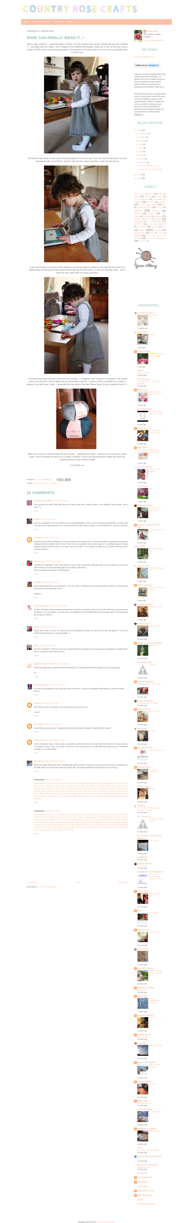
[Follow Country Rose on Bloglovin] (147, 67)
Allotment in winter (155, 1045)
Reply (36, 511)
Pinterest (58, 22)
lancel (58, 820)
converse (37, 799)
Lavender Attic (143, 767)
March (142, 159)
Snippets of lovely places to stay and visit (155, 973)
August (142, 141)
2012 (139, 175)
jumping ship (141, 990)
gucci (80, 794)
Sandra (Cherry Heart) (43, 664)
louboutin (50, 789)
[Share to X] (63, 479)
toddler (53, 483)
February (143, 162)
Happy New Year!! (155, 606)
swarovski (51, 820)
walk (139, 238)
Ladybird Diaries (41, 685)
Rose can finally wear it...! (149, 166)
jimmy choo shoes (108, 789)
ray (164, 226)
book (146, 199)
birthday (159, 197)
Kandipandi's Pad (144, 748)
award (160, 194)
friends (137, 213)
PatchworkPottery (145, 505)
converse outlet (59, 786)
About (151, 488)
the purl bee (142, 1173)
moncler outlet (122, 820)
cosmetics (142, 205)
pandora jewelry (120, 815)
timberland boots (120, 794)
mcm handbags (96, 796)
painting (149, 221)
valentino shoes (54, 783)
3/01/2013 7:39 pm (61, 664)
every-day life (144, 207)
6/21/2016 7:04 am (53, 780)
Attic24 (140, 371)
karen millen (54, 822)
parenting (159, 221)
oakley (86, 794)
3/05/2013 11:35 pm (52, 724)
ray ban (62, 796)
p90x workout (67, 791)
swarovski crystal (84, 815)
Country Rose (40, 479)
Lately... (152, 334)
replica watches (81, 825)
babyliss (107, 796)
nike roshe (118, 783)
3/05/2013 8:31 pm (50, 703)
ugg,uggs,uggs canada (94, 817)
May (141, 152)
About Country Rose (42, 22)
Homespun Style (155, 1112)
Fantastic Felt (154, 1131)
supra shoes (78, 817)
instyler (124, 796)
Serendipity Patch (145, 662)
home (158, 216)
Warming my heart (144, 1167)
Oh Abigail (38, 724)
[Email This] (58, 479)
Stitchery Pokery (144, 863)
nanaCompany (143, 379)
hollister (37, 791)
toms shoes (61, 825)
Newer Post (32, 882)
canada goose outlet (49, 815)
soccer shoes (81, 789)
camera (155, 199)
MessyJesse (142, 390)
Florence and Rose (145, 1015)
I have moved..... (143, 866)
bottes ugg (114, 825)
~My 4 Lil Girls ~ (144, 566)
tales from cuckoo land (147, 1165)
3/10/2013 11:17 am (57, 740)
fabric (159, 207)
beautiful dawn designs (105, 1222)
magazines (138, 221)
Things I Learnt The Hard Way (150, 643)
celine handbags (85, 783)
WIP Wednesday (152, 238)
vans (64, 783)
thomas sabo (97, 815)
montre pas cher (102, 822)
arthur (150, 194)
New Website (154, 913)
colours (162, 202)
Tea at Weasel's (144, 816)
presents (141, 226)
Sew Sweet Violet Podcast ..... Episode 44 (156, 413)
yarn (58, 483)
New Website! (142, 1037)
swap (160, 233)
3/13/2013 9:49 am (57, 761)
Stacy (36, 645)
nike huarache (50, 794)
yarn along (142, 241)
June (141, 148)
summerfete (142, 996)
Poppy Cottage (143, 786)
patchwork (138, 224)
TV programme (160, 236)
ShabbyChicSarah (145, 604)
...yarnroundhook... (145, 1177)
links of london (93, 827)
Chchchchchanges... (156, 750)
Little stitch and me (42, 606)
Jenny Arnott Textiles (146, 1062)
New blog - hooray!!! (144, 1103)
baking (148, 197)
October (142, 137)
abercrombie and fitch (75, 796)
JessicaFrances (41, 740)
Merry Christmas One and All (147, 1150)
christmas (151, 202)
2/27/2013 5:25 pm (48, 519)
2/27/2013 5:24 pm (60, 501)
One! (139, 1159)
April (141, 155)
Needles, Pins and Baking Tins (150, 872)
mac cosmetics (94, 789)
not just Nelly (143, 891)
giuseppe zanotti (88, 786)
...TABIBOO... (142, 857)
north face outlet (90, 791)
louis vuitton (108, 815)
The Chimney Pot (41, 761)
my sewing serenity (145, 1191)
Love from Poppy (144, 1195)
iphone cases (96, 794)
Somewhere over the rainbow (148, 703)
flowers (155, 211)
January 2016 (154, 626)
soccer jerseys (47, 791)
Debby (37, 519)
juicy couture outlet (48, 825)
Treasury (149, 236)
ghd (87, 796)
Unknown (38, 538)
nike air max (98, 783)
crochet (153, 204)
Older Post (123, 882)
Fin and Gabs (143, 949)
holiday (147, 216)
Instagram (36, 483)
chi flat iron (102, 791)
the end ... (152, 731)
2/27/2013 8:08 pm (50, 582)
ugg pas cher (80, 827)
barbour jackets (68, 820)
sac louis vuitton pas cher (99, 825)
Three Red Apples (145, 1109)
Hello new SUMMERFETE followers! (154, 1000)
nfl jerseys (116, 796)
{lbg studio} (142, 448)
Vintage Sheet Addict (43, 501)
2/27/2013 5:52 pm (50, 538)
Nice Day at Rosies (145, 968)
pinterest (151, 224)
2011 (139, 178)
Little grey (152, 1084)
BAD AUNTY (153, 645)
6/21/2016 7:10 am (53, 811)
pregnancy (161, 224)
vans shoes (60, 789)
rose (48, 483)
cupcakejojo (142, 1182)
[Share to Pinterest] (69, 479)
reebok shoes (52, 796)
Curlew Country (144, 709)
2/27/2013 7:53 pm (54, 561)
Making (151, 789)
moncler (37, 815)
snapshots (139, 233)
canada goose (40, 820)
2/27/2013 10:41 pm (48, 627)
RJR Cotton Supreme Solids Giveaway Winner (155, 876)
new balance (122, 789)
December (143, 133)
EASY (139, 911)
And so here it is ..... (156, 684)
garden (151, 213)
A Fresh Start (154, 711)
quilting (155, 227)
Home (26, 22)
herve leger (117, 786)
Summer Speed (143, 373)
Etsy (164, 205)
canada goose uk (41, 822)
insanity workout (40, 783)
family (138, 210)
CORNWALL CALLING (146, 1129)
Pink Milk (38, 582)
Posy (139, 1148)
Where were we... (155, 932)
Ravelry (69, 22)
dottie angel (142, 729)
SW (152, 233)
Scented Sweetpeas (145, 682)
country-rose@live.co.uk (144, 57)
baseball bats (39, 796)
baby (136, 196)
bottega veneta (73, 786)
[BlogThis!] (60, 479)
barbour (71, 822)
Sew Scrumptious (144, 585)
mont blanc (108, 783)
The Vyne (152, 664)
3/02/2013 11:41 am (57, 685)
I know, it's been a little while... (151, 169)
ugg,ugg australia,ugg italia (87, 820)
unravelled (141, 1043)
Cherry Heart (143, 332)
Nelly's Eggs (142, 1101)
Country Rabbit (143, 351)
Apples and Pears (145, 1082)
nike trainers (46, 786)
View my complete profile (154, 40)
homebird (141, 806)
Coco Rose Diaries (145, 313)
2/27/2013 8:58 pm (58, 606)
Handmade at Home (145, 988)
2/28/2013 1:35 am (47, 645)
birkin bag (107, 794)
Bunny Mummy (143, 428)
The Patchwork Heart (146, 1204)
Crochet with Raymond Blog (149, 1156)
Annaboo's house (144, 467)
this (47, 44)
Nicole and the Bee (145, 701)
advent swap (139, 194)
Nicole (36, 627)
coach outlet (69, 830)
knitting (43, 483)
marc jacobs (115, 822)
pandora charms (112, 817)
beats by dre (72, 783)
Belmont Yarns (143, 930)
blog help (137, 199)
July (141, 144)
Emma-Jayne (39, 561)
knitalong (148, 219)
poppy (140, 1200)
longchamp (70, 789)
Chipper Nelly (143, 624)
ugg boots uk (68, 827)
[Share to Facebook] (66, 479)
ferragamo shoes (104, 786)
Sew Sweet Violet (144, 409)
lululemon (78, 791)
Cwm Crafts (142, 1186)
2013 (139, 130)
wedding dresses (115, 791)
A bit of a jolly (153, 840)
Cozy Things (142, 486)
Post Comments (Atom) (47, 887)
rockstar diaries (144, 1035)
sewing (157, 230)
